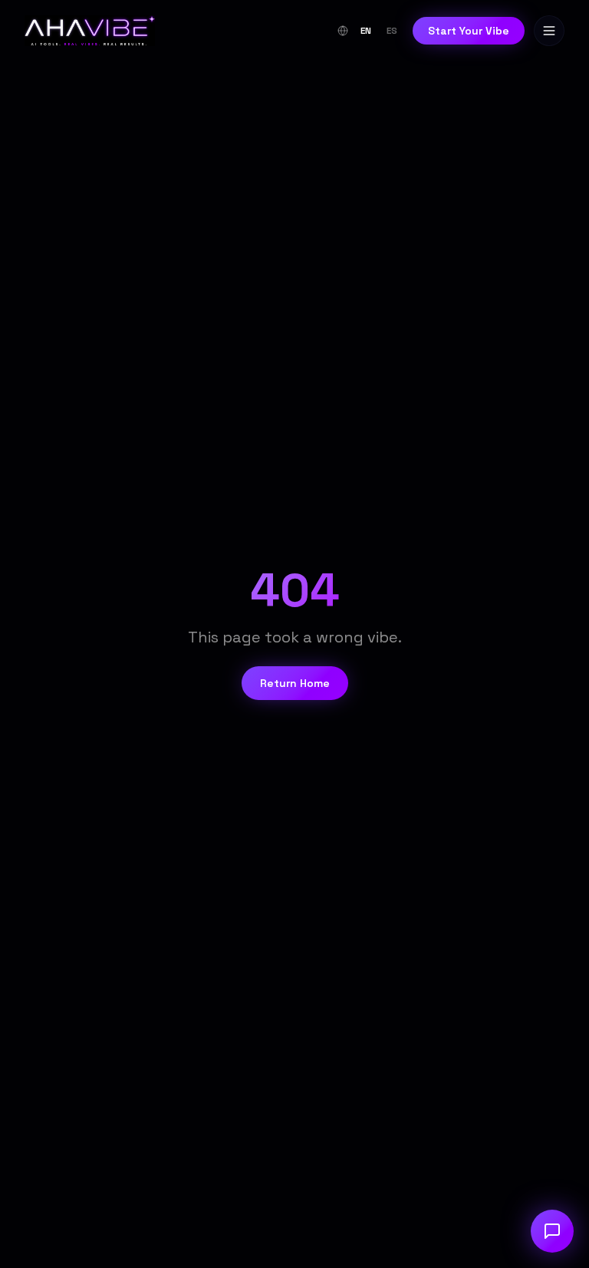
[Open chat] (552, 1231)
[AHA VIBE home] (90, 30)
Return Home (295, 683)
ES (392, 31)
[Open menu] (549, 30)
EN (365, 31)
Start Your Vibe (468, 31)
